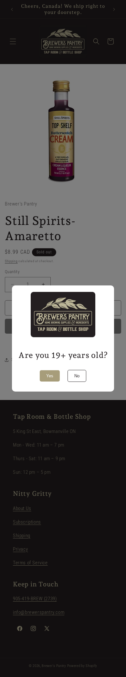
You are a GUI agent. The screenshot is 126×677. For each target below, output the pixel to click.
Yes (49, 375)
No (76, 375)
